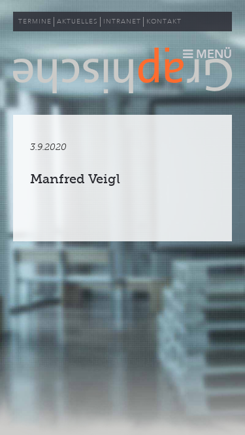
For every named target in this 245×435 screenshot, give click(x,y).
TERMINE (35, 21)
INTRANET (122, 21)
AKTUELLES (77, 21)
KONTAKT (164, 21)
